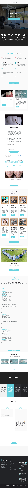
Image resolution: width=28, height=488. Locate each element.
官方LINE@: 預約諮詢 (4, 467)
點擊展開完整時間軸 (14, 350)
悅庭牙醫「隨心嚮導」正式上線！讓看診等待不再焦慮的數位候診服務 (24, 479)
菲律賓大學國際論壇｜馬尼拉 (5, 339)
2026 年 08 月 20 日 (23, 466)
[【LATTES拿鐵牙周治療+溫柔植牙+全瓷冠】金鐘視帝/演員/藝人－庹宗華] (5, 200)
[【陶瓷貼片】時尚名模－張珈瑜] (5, 222)
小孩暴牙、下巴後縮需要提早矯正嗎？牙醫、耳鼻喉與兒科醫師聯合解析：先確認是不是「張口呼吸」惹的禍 (24, 464)
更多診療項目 (14, 83)
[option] (14, 175)
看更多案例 (14, 242)
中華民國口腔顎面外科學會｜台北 (5, 329)
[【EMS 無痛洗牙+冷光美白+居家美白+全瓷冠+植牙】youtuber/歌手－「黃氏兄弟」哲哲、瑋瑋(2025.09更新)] (14, 222)
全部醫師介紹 (14, 269)
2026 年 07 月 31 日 (22, 481)
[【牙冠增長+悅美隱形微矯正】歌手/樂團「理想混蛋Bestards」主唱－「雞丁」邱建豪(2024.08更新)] (23, 222)
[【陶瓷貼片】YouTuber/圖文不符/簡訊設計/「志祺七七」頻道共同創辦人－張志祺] (14, 200)
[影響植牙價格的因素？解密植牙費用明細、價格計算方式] (21, 94)
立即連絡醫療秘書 (14, 185)
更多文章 (14, 369)
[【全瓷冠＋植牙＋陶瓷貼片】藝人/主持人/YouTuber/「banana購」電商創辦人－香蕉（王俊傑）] (23, 200)
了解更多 (8, 166)
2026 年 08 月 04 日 (23, 471)
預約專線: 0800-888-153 (4, 466)
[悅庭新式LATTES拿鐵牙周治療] (7, 93)
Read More (2, 367)
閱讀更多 (17, 106)
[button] (26, 463)
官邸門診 (24, 392)
